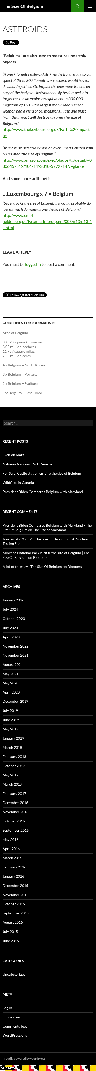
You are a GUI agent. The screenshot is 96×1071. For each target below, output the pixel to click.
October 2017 (14, 766)
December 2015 (15, 885)
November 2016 (15, 812)
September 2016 (16, 830)
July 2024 (10, 609)
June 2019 (11, 720)
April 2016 (11, 848)
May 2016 (10, 839)
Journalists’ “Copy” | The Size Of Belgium (35, 539)
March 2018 (12, 747)
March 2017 (12, 784)
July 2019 (10, 710)
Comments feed (15, 1026)
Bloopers (40, 557)
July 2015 (10, 931)
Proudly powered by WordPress (24, 1059)
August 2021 (13, 664)
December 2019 (15, 701)
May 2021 (10, 674)
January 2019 (13, 738)
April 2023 (11, 637)
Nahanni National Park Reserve (27, 464)
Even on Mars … (15, 455)
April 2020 (11, 692)
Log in (7, 1008)
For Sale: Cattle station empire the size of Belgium (42, 473)
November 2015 (15, 894)
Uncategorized (14, 974)
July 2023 (10, 628)
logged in (33, 264)
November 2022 (15, 646)
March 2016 (12, 858)
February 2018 (14, 756)
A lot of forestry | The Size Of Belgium (32, 566)
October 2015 (14, 904)
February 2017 (14, 793)
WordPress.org (15, 1035)
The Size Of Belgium (23, 6)
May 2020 (10, 683)
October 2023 (14, 618)
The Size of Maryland (49, 530)
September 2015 (16, 913)
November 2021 (15, 655)
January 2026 (13, 600)
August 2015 (13, 922)
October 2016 (14, 821)
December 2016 (15, 802)
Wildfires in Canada (18, 482)
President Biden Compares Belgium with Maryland (43, 491)
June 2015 (11, 941)
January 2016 (13, 876)
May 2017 (10, 775)
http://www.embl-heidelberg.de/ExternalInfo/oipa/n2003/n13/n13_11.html (47, 221)
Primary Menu (90, 6)
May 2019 (10, 729)
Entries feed (12, 1017)
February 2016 (14, 867)
